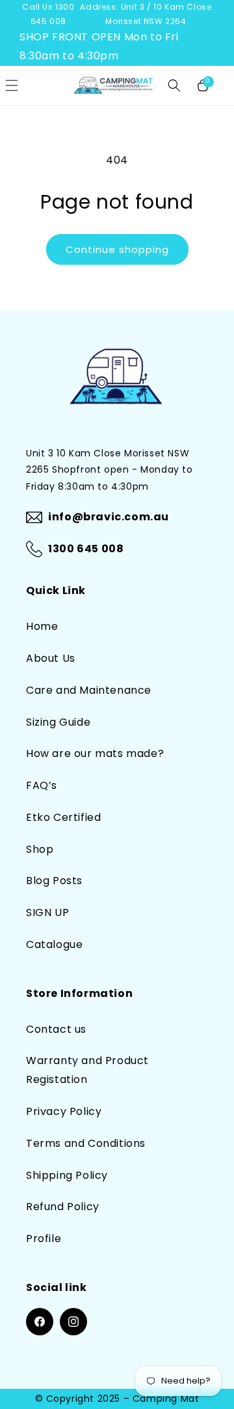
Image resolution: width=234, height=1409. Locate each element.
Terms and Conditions (86, 1143)
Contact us (56, 1029)
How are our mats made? (95, 753)
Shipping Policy (67, 1175)
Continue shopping (117, 249)
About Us (50, 658)
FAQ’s (41, 785)
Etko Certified (63, 817)
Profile (43, 1238)
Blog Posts (54, 880)
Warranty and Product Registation (87, 1070)
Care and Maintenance (88, 690)
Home (42, 626)
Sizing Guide (58, 722)
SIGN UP (47, 912)
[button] (174, 85)
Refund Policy (62, 1206)
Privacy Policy (63, 1111)
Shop (39, 849)
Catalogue (54, 944)
